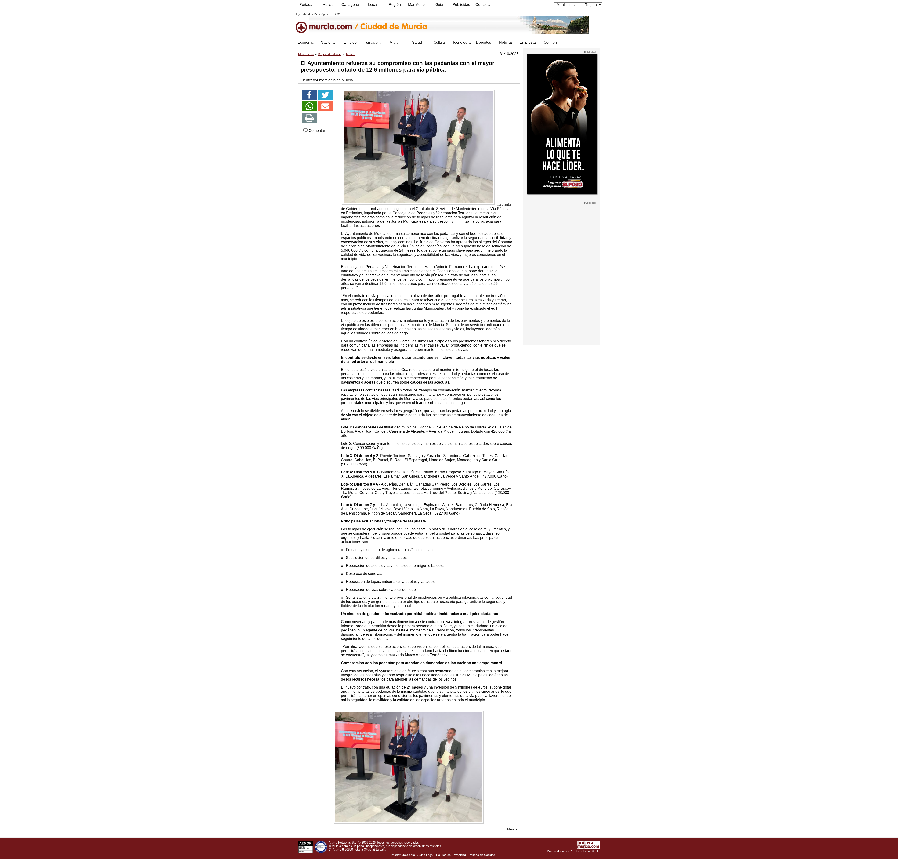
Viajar (395, 42)
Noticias (506, 42)
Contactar (483, 5)
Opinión (550, 42)
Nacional (328, 42)
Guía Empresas (439, 6)
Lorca (372, 5)
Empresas (528, 42)
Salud (417, 42)
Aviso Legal (425, 855)
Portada (305, 5)
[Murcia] (327, 23)
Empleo (350, 42)
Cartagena (350, 5)
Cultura (439, 42)
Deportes (483, 42)
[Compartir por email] (325, 106)
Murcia (328, 5)
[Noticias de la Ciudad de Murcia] (409, 23)
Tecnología (461, 42)
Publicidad (461, 5)
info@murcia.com (403, 855)
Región (395, 5)
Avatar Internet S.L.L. (585, 851)
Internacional (372, 42)
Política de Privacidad (451, 855)
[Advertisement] (562, 274)
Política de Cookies (482, 855)
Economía (305, 42)
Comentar (316, 131)
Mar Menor (417, 5)
